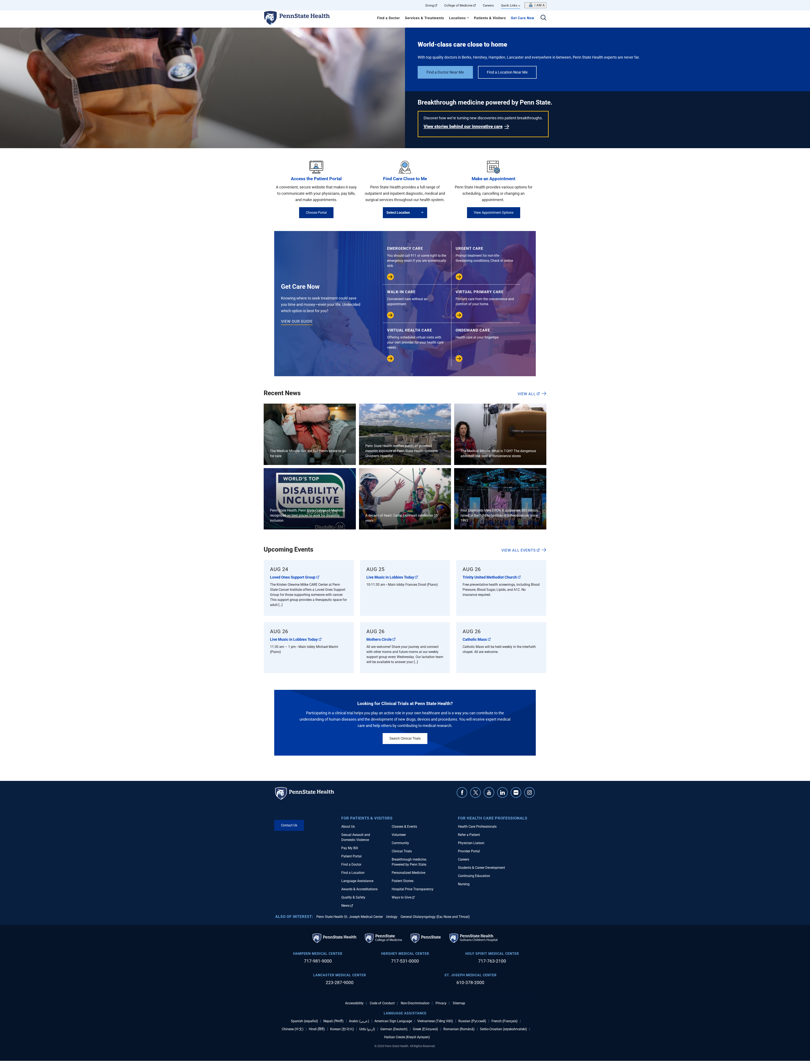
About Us (348, 827)
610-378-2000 (470, 982)
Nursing (464, 884)
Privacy (441, 1003)
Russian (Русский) (472, 1021)
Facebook (462, 792)
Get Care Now (522, 18)
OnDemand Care (477, 333)
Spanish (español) (304, 1021)
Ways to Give (401, 897)
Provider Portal (469, 851)
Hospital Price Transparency (412, 889)
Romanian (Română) (459, 1029)
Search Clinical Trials (405, 738)
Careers (488, 5)
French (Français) (504, 1021)
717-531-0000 (405, 961)
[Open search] (543, 18)
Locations (457, 18)
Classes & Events (404, 827)
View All (527, 394)
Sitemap (459, 1003)
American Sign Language (393, 1021)
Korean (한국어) (342, 1029)
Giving (429, 5)
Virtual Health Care (415, 338)
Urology (391, 917)
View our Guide (297, 321)
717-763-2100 (492, 961)
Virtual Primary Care (485, 298)
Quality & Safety (353, 897)
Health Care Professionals (477, 827)
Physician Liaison (471, 843)
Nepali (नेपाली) (333, 1021)
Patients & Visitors (490, 18)
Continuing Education (474, 876)
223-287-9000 (340, 982)
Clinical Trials (402, 851)
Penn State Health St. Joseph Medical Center (349, 917)
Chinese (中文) (293, 1029)
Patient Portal (351, 856)
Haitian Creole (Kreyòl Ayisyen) (407, 1037)
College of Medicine (458, 5)
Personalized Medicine (408, 873)
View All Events (518, 550)
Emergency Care (416, 257)
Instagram (529, 792)
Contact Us (289, 825)
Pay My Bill (349, 848)
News (345, 906)
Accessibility (354, 1003)
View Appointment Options (493, 213)
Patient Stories (402, 881)
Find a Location (352, 873)
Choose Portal (316, 213)
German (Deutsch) (394, 1029)
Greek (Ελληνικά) (425, 1029)
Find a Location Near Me (507, 72)
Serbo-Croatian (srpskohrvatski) (503, 1029)
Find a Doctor (388, 18)
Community (400, 843)
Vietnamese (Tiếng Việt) (435, 1021)
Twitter (475, 792)
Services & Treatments (424, 18)
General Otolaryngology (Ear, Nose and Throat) (435, 917)
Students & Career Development (481, 868)
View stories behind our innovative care (463, 126)
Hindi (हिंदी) (317, 1029)
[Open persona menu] (535, 5)
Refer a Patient (469, 835)
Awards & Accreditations (359, 889)
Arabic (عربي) (359, 1021)
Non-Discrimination (415, 1003)
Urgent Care (484, 254)
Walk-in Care (407, 298)
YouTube (489, 792)
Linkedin (502, 792)
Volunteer (399, 835)
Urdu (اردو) (367, 1029)
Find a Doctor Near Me (445, 72)
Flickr (516, 792)
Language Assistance (357, 881)
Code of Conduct (382, 1003)
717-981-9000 (318, 961)
